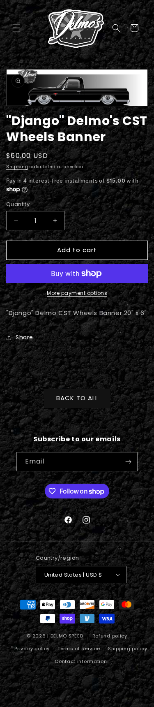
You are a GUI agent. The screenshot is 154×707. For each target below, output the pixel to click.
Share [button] (24, 337)
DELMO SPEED (67, 636)
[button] (16, 28)
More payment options (77, 293)
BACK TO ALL (77, 398)
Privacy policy (32, 648)
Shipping (17, 167)
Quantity (18, 204)
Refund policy (109, 636)
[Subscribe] (128, 461)
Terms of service (78, 648)
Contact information (81, 661)
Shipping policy (127, 648)
